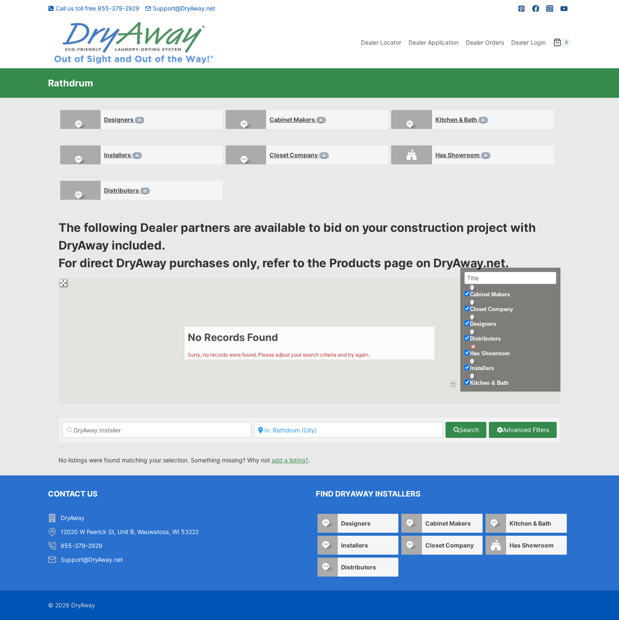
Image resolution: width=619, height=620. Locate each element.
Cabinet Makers (296, 119)
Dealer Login (528, 42)
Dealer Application (433, 42)
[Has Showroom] (411, 154)
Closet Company (297, 154)
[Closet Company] (246, 154)
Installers (121, 154)
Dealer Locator (381, 42)
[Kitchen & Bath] (411, 119)
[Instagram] (550, 8)
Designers (122, 119)
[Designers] (80, 119)
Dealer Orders (485, 42)
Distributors (125, 190)
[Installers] (80, 154)
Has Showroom (461, 154)
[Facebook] (535, 8)
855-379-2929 (81, 545)
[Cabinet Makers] (246, 119)
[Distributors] (80, 190)
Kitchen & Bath (460, 119)
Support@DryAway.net (92, 559)
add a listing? (290, 460)
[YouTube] (564, 8)
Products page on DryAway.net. (419, 263)
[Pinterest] (522, 8)
